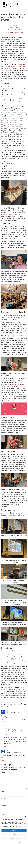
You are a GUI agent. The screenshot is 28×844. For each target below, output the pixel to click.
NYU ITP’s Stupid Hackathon (16, 64)
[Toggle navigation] (26, 5)
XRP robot (6, 643)
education (10, 32)
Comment (4, 772)
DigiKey (3, 214)
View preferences (14, 838)
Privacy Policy (17, 842)
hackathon (16, 32)
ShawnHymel (14, 25)
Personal (17, 30)
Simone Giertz (8, 68)
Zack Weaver (11, 39)
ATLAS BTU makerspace (11, 47)
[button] (26, 817)
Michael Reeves (21, 66)
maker (21, 32)
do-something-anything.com (15, 384)
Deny (14, 834)
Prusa (10, 214)
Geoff (3, 241)
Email (3, 798)
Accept (14, 830)
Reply (2, 725)
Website (3, 805)
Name (3, 791)
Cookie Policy (10, 842)
